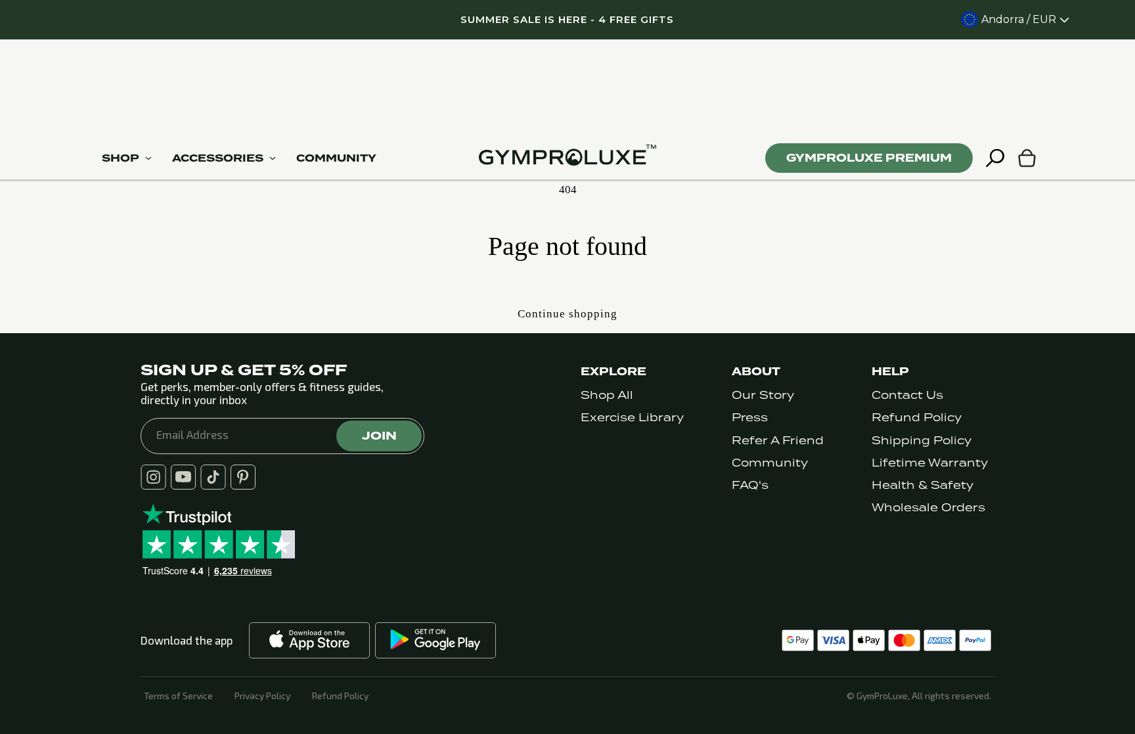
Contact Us (907, 395)
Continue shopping (567, 314)
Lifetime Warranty (930, 463)
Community (770, 463)
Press (750, 417)
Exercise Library (632, 417)
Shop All (607, 395)
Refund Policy (917, 417)
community (336, 158)
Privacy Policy (262, 696)
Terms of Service (178, 696)
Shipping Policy (921, 440)
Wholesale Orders (928, 507)
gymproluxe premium (869, 158)
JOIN (379, 435)
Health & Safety (922, 485)
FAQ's (750, 485)
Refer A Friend (778, 440)
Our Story (763, 395)
